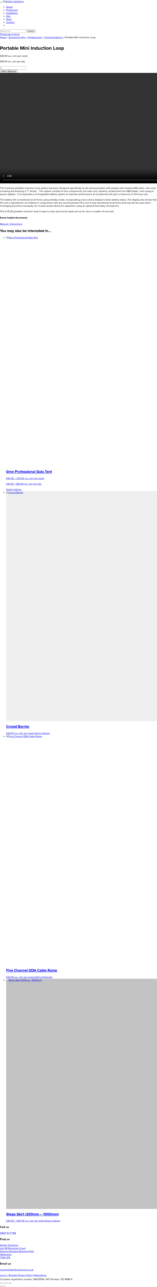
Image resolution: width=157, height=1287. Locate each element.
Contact (10, 22)
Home (3, 37)
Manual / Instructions (11, 224)
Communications (53, 37)
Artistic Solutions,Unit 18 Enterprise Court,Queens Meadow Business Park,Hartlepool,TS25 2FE (17, 1251)
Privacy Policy (25, 1275)
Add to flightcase (8, 71)
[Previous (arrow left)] (1, 1286)
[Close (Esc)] (10, 1283)
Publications (39, 1275)
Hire (8, 16)
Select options (13, 489)
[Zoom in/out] (1, 1283)
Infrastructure (35, 37)
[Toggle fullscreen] (4, 1283)
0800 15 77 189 (8, 1233)
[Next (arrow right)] (4, 1286)
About (9, 7)
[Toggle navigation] (1, 2)
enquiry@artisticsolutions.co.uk (16, 1269)
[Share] (7, 1283)
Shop (9, 19)
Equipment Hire (17, 37)
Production (12, 10)
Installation (12, 13)
